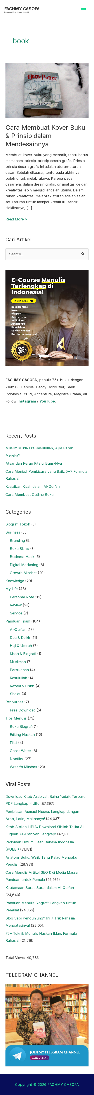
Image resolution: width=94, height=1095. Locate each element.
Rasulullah (18, 678)
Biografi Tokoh (17, 524)
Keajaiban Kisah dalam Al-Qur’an (32, 486)
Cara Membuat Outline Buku (29, 494)
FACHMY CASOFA (22, 8)
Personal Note (22, 597)
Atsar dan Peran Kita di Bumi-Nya (33, 463)
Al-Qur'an (18, 629)
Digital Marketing (24, 565)
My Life (11, 589)
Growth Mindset (23, 573)
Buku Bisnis (19, 548)
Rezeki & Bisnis (22, 686)
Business (12, 532)
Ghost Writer (20, 751)
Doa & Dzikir (20, 637)
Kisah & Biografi (23, 654)
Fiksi (13, 742)
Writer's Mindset (23, 767)
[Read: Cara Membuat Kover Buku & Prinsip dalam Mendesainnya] (46, 90)
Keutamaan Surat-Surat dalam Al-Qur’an (39, 887)
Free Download (22, 710)
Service (16, 613)
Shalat (15, 694)
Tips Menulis (16, 718)
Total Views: (16, 957)
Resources (14, 702)
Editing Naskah (22, 734)
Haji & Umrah (21, 645)
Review (16, 605)
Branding (17, 540)
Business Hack (22, 556)
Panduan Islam (17, 621)
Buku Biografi (21, 726)
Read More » (16, 218)
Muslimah (18, 662)
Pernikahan (19, 670)
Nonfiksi (16, 759)
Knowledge (14, 581)
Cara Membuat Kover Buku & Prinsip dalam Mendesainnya (45, 136)
